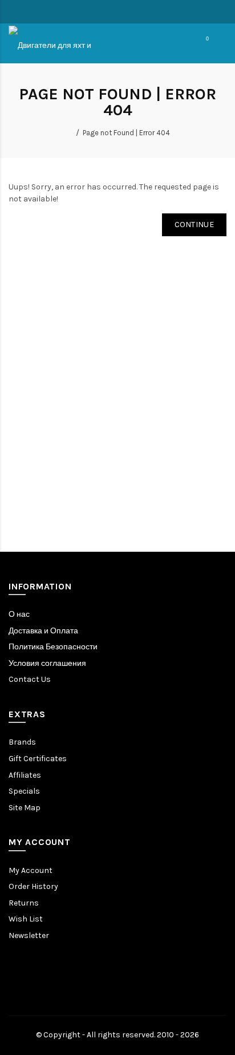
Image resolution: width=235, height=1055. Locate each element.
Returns (24, 903)
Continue (194, 224)
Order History (33, 886)
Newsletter (29, 935)
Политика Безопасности (53, 647)
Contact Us (30, 679)
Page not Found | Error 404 (126, 132)
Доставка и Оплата (43, 631)
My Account (30, 870)
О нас (19, 614)
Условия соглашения (47, 663)
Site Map (24, 808)
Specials (24, 791)
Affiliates (25, 775)
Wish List (26, 919)
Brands (22, 742)
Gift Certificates (38, 758)
